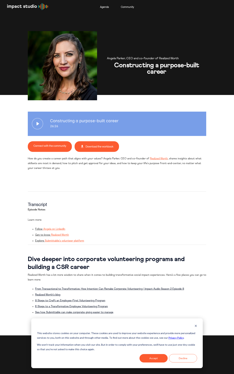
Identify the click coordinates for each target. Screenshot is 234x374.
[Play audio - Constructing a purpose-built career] (37, 123)
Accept (153, 358)
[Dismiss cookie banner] (196, 326)
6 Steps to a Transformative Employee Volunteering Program (71, 306)
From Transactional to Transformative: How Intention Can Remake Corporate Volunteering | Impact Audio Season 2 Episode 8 (109, 289)
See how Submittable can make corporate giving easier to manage (74, 312)
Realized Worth (159, 158)
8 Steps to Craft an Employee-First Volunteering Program (70, 300)
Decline (183, 358)
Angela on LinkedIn (54, 229)
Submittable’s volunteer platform (64, 241)
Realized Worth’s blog (47, 294)
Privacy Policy (176, 337)
